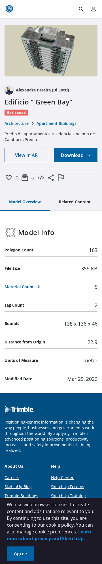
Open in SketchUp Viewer (51, 51)
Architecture (17, 123)
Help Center (62, 477)
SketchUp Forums (67, 486)
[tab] (25, 202)
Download (73, 155)
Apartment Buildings (56, 123)
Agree (20, 553)
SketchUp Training (68, 495)
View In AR (26, 155)
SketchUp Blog (18, 486)
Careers (12, 477)
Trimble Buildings (21, 495)
